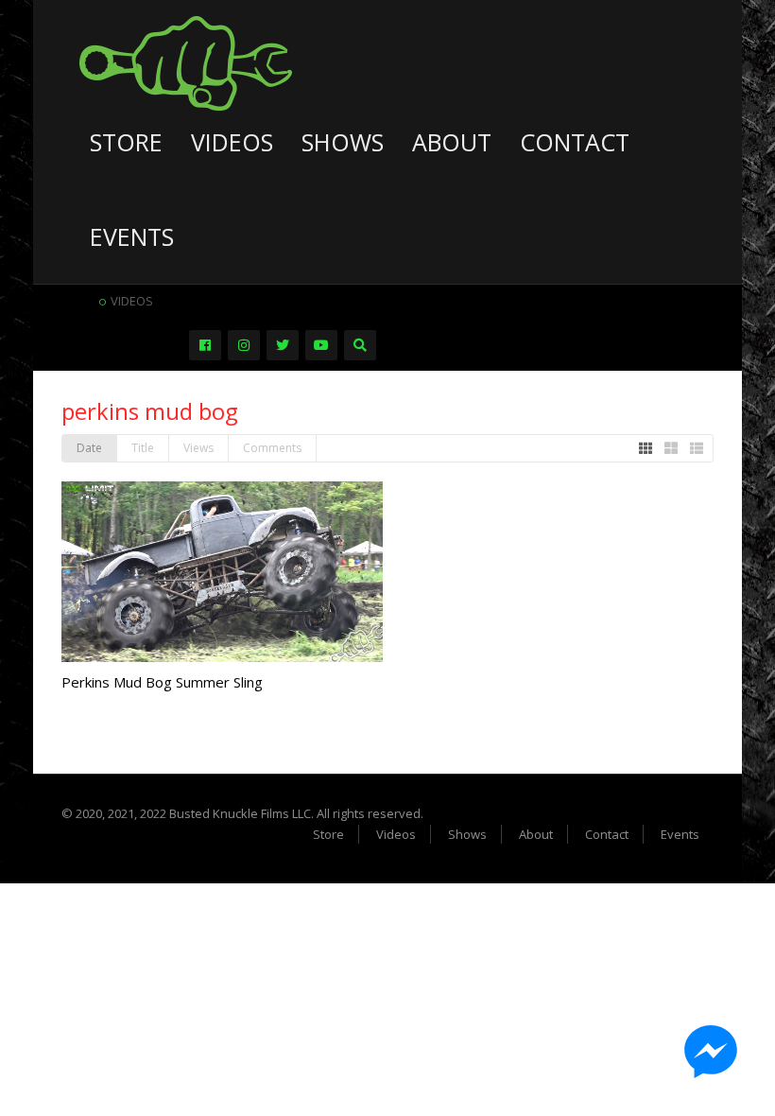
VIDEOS (132, 300)
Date (89, 448)
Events (132, 236)
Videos (232, 142)
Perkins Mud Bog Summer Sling (162, 681)
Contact (574, 142)
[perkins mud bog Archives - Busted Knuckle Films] (185, 61)
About (451, 142)
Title (142, 448)
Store (126, 142)
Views (198, 448)
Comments (272, 448)
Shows (342, 142)
